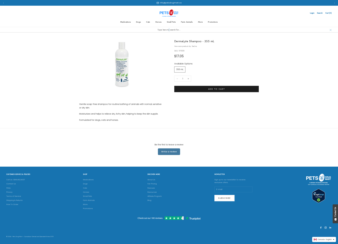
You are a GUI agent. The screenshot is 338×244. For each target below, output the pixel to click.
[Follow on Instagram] (325, 227)
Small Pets (171, 21)
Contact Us (11, 184)
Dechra (194, 46)
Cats (148, 21)
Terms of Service (13, 196)
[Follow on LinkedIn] (330, 227)
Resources (152, 192)
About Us (151, 180)
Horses (158, 21)
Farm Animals (187, 21)
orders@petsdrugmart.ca (171, 2)
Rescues (151, 188)
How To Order (12, 204)
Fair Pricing (152, 184)
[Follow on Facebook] (321, 227)
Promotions (213, 21)
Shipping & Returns (14, 200)
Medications (125, 21)
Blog (149, 200)
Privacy (9, 192)
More (200, 21)
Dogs (138, 21)
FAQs (8, 188)
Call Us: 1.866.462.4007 (15, 180)
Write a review (169, 151)
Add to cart (216, 89)
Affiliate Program (154, 196)
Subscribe (224, 198)
